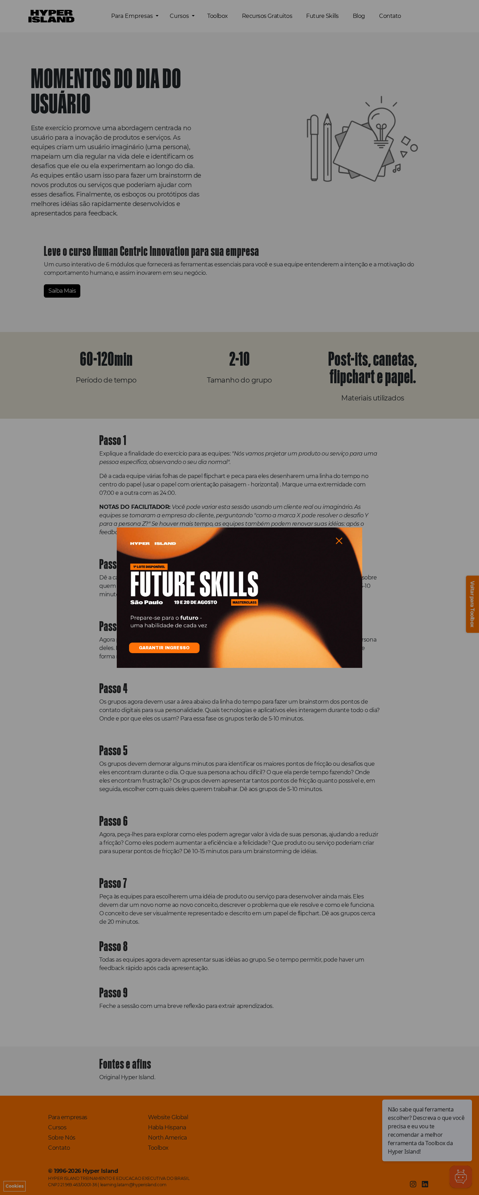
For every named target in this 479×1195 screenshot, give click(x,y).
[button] (339, 540)
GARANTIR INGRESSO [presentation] (164, 647)
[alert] (239, 597)
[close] (339, 540)
